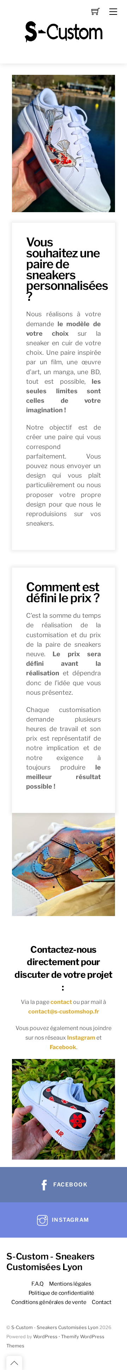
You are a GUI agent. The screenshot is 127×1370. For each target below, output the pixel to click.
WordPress (45, 1336)
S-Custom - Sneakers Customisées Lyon (54, 1327)
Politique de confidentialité (62, 1293)
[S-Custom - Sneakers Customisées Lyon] (63, 31)
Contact (101, 1302)
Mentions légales (70, 1283)
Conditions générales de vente (48, 1302)
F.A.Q (37, 1283)
